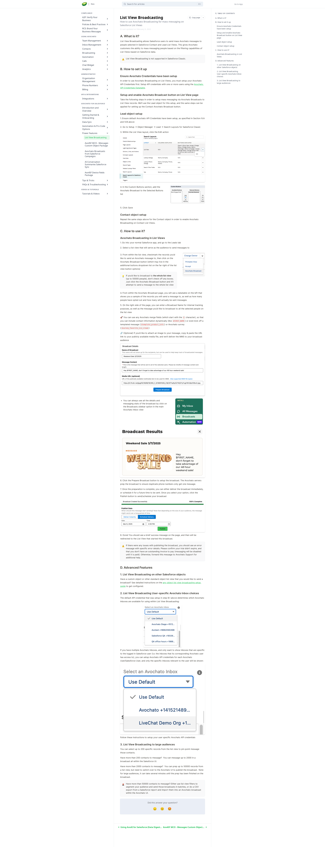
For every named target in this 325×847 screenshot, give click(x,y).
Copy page (196, 17)
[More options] (203, 17)
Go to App (238, 4)
